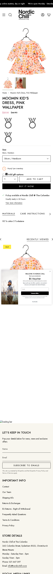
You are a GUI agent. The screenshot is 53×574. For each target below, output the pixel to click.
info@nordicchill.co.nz (17, 565)
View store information (14, 203)
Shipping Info (8, 497)
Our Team (6, 492)
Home (4, 93)
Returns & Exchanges (11, 503)
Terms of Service (7, 473)
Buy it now (26, 186)
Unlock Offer (35, 293)
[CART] (49, 15)
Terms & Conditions (10, 520)
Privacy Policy (40, 471)
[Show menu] (4, 15)
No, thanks (35, 301)
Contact (5, 486)
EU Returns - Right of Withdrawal (16, 508)
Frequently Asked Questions (14, 514)
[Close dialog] (50, 271)
